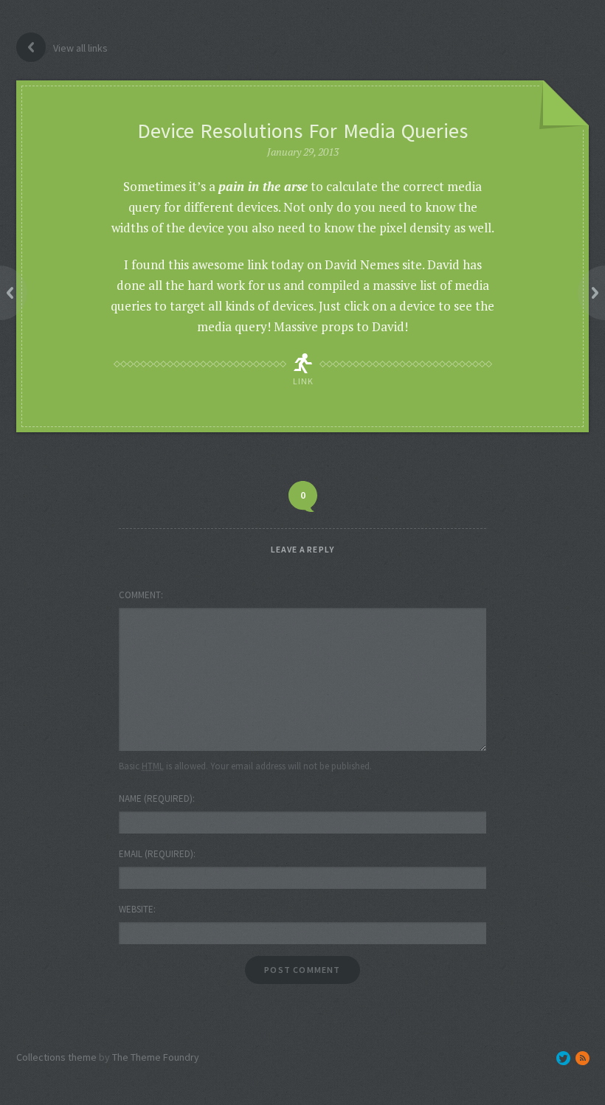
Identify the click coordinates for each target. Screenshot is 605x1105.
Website (136, 909)
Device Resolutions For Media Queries (302, 130)
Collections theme (56, 1057)
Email (156, 854)
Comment (140, 595)
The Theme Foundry (155, 1057)
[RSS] (582, 1058)
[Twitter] (563, 1058)
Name (156, 798)
